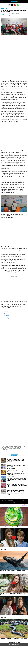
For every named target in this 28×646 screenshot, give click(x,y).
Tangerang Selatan (12, 448)
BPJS (24, 446)
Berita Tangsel (17, 446)
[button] (2, 1)
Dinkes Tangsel (18, 447)
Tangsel (20, 448)
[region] (14, 47)
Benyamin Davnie (9, 446)
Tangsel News (4, 449)
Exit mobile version (14, 644)
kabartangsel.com (9, 15)
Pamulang (3, 448)
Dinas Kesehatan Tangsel (7, 447)
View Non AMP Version (14, 642)
